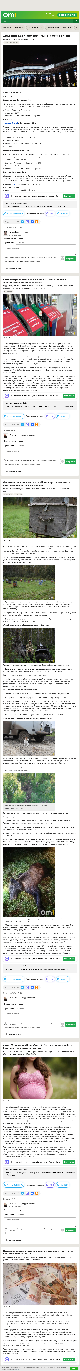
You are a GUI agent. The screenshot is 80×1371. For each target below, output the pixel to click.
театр (14, 184)
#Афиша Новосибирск (11, 42)
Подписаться (69, 196)
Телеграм (64, 213)
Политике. (16, 1369)
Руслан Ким (14, 232)
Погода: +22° (50, 15)
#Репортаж (18, 494)
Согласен (74, 1368)
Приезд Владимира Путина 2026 (59, 27)
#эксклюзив (8, 291)
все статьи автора (15, 235)
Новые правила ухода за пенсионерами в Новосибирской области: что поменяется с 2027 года (40, 1173)
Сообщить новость (15, 213)
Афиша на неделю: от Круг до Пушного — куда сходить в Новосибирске (35, 206)
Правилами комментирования (31, 261)
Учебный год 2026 (35, 27)
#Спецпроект (8, 494)
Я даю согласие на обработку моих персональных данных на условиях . (30, 258)
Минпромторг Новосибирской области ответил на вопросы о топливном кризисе (39, 406)
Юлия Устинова (15, 435)
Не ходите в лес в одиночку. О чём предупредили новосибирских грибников (37, 969)
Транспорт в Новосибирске (13, 27)
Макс (51, 213)
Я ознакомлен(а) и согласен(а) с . (23, 261)
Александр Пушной (10, 123)
